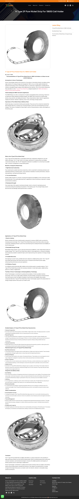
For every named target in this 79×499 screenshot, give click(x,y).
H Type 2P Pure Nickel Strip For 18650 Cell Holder (61, 28)
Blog (41, 484)
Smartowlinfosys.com (53, 497)
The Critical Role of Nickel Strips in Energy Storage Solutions (62, 34)
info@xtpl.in (54, 487)
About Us (35, 5)
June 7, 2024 (10, 74)
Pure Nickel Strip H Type (56, 31)
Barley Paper (31, 480)
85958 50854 (55, 491)
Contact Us (47, 5)
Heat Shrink (31, 484)
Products (41, 5)
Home (29, 5)
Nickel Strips (42, 480)
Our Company (43, 482)
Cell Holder (31, 482)
